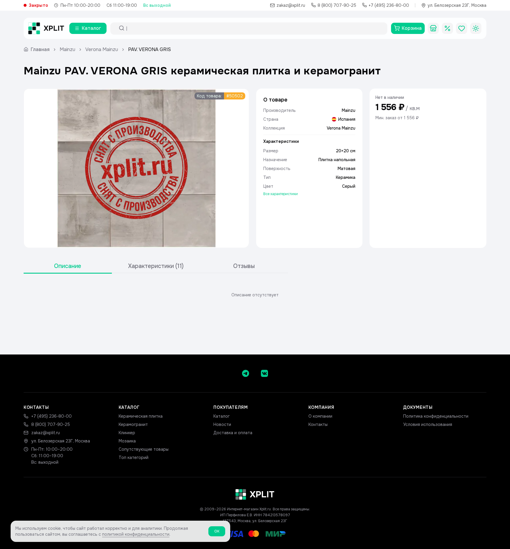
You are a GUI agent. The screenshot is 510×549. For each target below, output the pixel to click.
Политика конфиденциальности (435, 416)
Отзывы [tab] (244, 266)
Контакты (318, 424)
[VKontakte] (264, 373)
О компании (320, 416)
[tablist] (156, 266)
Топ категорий (133, 457)
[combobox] (254, 28)
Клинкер (127, 432)
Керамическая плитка (141, 416)
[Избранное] (462, 28)
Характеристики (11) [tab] (156, 266)
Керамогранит (133, 424)
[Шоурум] (433, 28)
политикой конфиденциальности (135, 534)
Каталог (221, 416)
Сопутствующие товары (144, 449)
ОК (216, 531)
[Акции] (447, 28)
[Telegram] (245, 373)
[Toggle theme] (476, 28)
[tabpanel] (255, 294)
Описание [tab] (67, 266)
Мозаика (127, 441)
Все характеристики (280, 194)
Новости (222, 424)
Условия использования (427, 424)
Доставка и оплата (232, 432)
